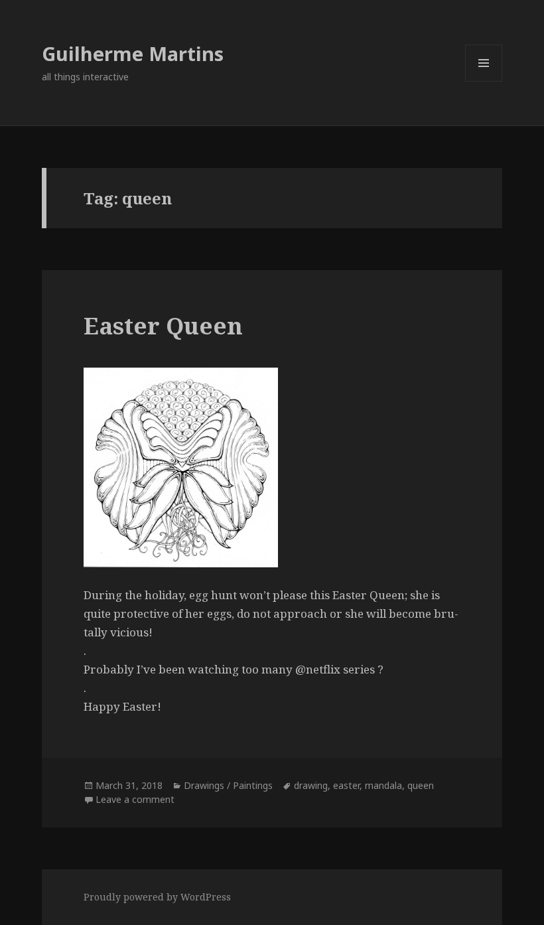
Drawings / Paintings (228, 785)
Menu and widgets (484, 81)
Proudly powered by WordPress (157, 896)
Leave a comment (135, 799)
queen (420, 785)
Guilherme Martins (133, 53)
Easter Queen (163, 325)
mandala (383, 785)
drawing (311, 785)
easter (346, 785)
